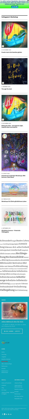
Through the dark (7, 89)
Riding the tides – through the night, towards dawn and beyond (12, 126)
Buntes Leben (22, 240)
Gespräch (25, 250)
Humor (26, 257)
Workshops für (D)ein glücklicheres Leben (14, 201)
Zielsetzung (22, 290)
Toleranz (24, 283)
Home (3, 352)
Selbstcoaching (10, 274)
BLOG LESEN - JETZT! (12, 331)
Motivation (17, 263)
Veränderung (20, 286)
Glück (2, 253)
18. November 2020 (6, 123)
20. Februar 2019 (6, 199)
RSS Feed (4, 390)
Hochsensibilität (15, 256)
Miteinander (6, 262)
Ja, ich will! (14, 7)
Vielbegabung (7, 289)
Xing (3, 388)
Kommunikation (15, 260)
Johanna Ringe (18, 383)
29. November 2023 (6, 50)
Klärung (5, 260)
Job (1, 260)
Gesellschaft (16, 250)
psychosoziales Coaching (6, 268)
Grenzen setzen (10, 253)
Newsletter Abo (18, 399)
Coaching (6, 244)
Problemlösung (21, 266)
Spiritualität (12, 283)
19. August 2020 (6, 173)
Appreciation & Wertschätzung (18, 386)
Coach (1, 244)
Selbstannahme (9, 271)
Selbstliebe (11, 280)
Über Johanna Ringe (7, 364)
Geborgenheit (5, 250)
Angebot (4, 357)
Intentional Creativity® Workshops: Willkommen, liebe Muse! (14, 176)
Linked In (4, 385)
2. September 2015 (6, 228)
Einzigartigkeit (14, 244)
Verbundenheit (6, 286)
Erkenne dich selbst (13, 247)
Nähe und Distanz (6, 266)
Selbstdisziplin (21, 274)
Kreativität (25, 260)
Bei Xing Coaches (19, 396)
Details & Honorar (6, 359)
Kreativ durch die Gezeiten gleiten (12, 52)
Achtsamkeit (6, 240)
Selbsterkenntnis (8, 276)
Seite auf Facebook (6, 383)
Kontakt (4, 368)
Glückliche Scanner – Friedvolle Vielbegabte (11, 231)
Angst (14, 241)
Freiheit (25, 247)
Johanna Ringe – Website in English (8, 393)
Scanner (15, 268)
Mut (25, 262)
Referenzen (4, 366)
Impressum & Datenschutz (5, 371)
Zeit (16, 290)
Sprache (18, 284)
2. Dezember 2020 (6, 86)
